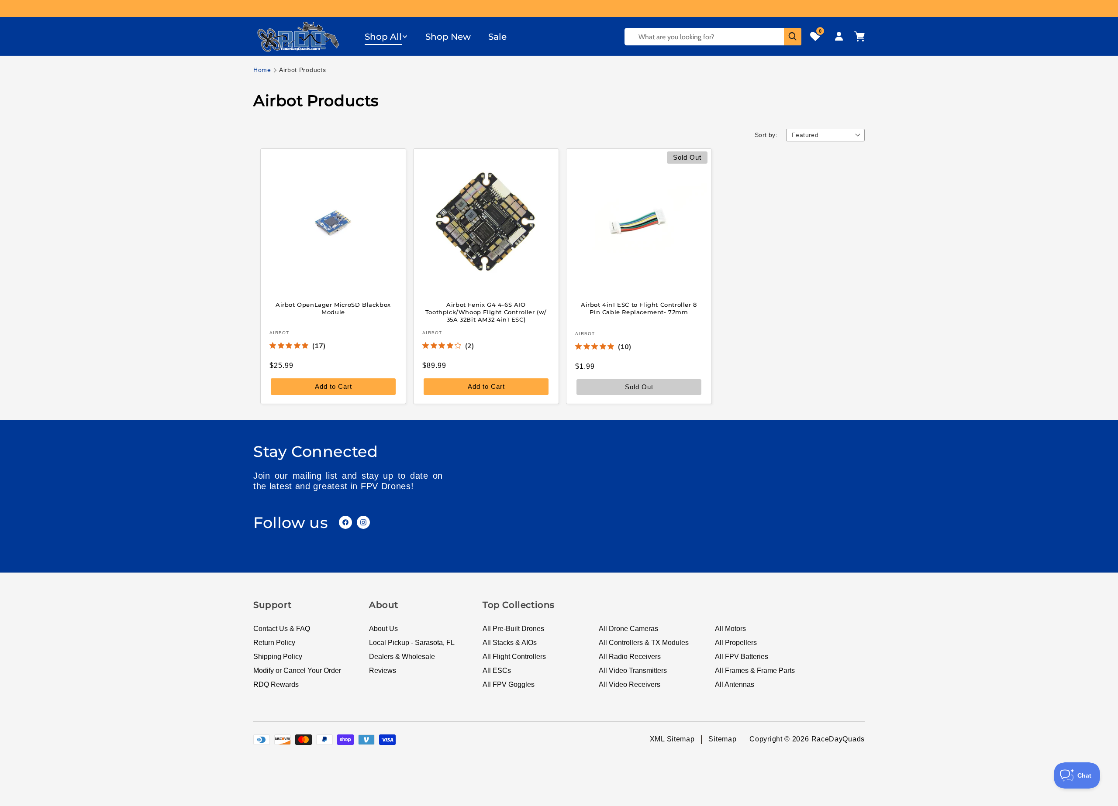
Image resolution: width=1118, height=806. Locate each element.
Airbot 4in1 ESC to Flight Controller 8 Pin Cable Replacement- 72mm (639, 308)
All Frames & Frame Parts (755, 670)
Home (262, 69)
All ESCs (497, 670)
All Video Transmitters (633, 670)
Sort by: (766, 134)
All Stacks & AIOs (510, 642)
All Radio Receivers (630, 656)
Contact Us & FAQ (281, 628)
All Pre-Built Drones (513, 628)
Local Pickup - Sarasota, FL (412, 642)
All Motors (730, 628)
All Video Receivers (629, 684)
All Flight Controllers (514, 656)
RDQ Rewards (276, 684)
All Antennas (734, 684)
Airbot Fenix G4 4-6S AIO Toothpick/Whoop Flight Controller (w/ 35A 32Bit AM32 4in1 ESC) (486, 312)
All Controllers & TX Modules (644, 642)
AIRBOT (279, 332)
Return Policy (274, 642)
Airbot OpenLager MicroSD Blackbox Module (333, 308)
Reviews (382, 670)
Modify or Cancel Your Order (297, 670)
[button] (386, 37)
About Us (383, 628)
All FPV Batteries (741, 656)
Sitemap (722, 739)
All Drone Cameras (628, 628)
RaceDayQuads (838, 739)
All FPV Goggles (509, 684)
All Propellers (736, 642)
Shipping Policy (277, 656)
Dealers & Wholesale (402, 656)
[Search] (792, 36)
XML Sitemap (672, 739)
